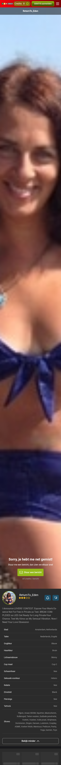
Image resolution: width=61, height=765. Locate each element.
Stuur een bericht (33, 572)
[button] (48, 598)
